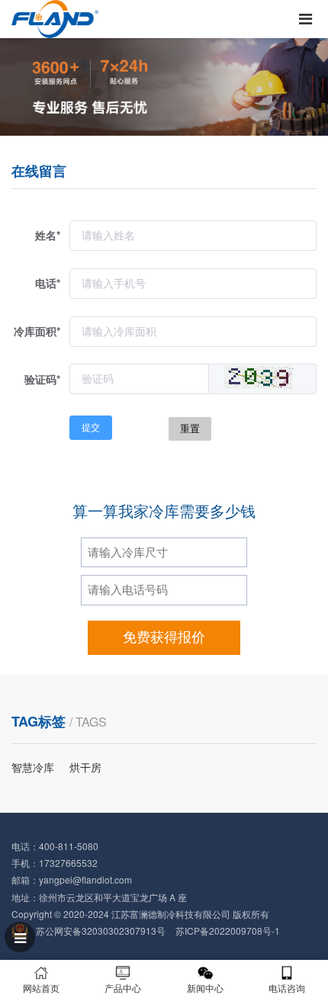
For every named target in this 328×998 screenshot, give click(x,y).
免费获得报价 (164, 637)
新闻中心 (205, 987)
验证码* (42, 379)
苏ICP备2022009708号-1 (227, 930)
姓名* (47, 234)
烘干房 (85, 767)
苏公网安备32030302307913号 (101, 930)
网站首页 (41, 987)
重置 (190, 429)
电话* (47, 282)
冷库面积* (37, 331)
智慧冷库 (32, 767)
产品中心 (123, 987)
